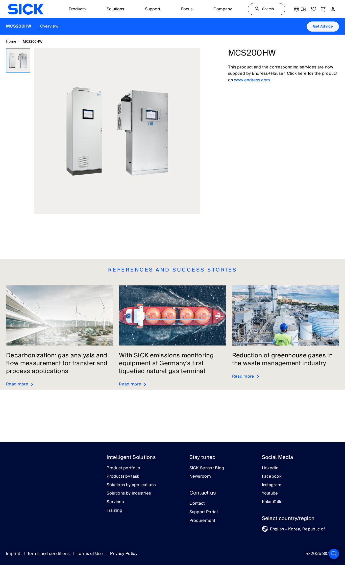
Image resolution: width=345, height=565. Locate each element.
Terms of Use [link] (90, 553)
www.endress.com (252, 80)
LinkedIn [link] (270, 468)
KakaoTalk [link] (271, 502)
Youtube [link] (270, 493)
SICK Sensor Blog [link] (206, 468)
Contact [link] (197, 503)
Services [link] (115, 502)
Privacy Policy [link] (123, 553)
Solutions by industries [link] (129, 493)
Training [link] (114, 510)
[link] (25, 9)
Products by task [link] (123, 476)
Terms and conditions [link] (49, 553)
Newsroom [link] (200, 476)
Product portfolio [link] (123, 468)
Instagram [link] (272, 485)
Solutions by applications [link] (131, 485)
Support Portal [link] (203, 512)
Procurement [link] (202, 521)
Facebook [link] (272, 476)
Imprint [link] (13, 553)
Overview (49, 26)
